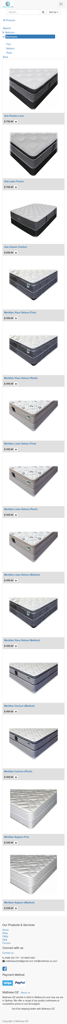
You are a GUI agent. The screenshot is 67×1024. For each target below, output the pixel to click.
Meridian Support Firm (16, 836)
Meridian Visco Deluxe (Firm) (20, 312)
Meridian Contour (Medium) (19, 705)
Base (5, 57)
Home (5, 929)
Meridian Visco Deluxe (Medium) (22, 640)
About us (25, 992)
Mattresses (11, 36)
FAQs (5, 936)
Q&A (4, 939)
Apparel (7, 28)
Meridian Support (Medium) (19, 902)
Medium (10, 48)
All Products (9, 20)
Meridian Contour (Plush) (18, 771)
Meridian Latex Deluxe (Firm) (20, 443)
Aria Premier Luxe (14, 115)
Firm (8, 44)
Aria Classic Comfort (15, 246)
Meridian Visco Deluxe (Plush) (21, 378)
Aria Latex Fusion (14, 181)
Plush (9, 52)
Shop (5, 933)
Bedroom (10, 32)
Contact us (7, 952)
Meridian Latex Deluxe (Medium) (22, 574)
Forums (6, 943)
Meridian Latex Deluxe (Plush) (21, 509)
